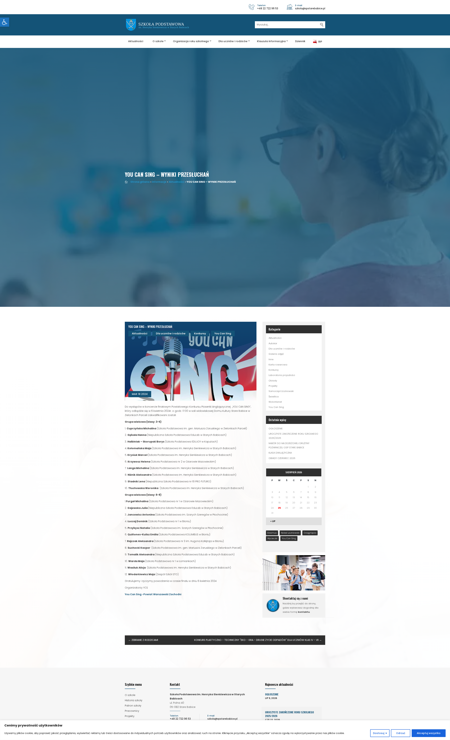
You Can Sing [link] (222, 333)
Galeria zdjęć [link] (276, 354)
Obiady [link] (273, 380)
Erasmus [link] (272, 532)
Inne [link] (271, 359)
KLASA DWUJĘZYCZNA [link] (280, 452)
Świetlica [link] (274, 396)
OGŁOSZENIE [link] (276, 428)
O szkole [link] (158, 41)
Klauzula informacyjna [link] (271, 41)
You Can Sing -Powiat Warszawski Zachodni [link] (153, 594)
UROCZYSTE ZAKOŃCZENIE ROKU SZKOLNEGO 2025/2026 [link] (289, 714)
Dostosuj (378, 733)
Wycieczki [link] (272, 538)
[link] (4, 22)
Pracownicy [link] (132, 711)
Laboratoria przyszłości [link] (282, 375)
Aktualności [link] (135, 41)
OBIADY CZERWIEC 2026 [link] (282, 458)
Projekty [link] (273, 386)
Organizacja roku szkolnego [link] (191, 41)
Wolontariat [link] (275, 402)
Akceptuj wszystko (429, 733)
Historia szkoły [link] (133, 700)
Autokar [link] (273, 343)
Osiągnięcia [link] (310, 532)
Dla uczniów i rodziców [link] (233, 41)
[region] (225, 730)
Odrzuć (400, 733)
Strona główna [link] (140, 182)
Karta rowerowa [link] (278, 364)
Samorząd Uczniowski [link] (281, 391)
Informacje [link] (159, 182)
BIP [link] (320, 41)
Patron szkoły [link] (133, 705)
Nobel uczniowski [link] (290, 532)
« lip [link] (272, 521)
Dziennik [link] (300, 41)
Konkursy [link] (200, 333)
